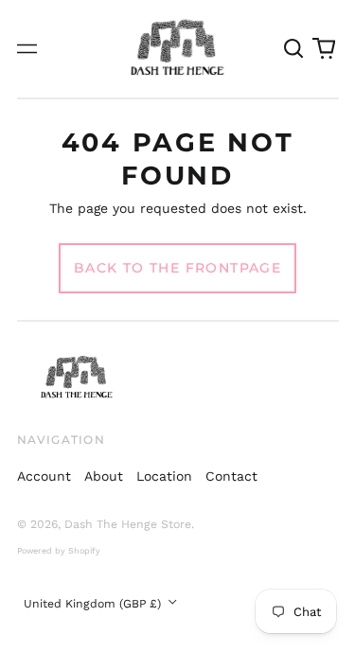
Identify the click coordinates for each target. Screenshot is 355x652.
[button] (294, 49)
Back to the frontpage (177, 267)
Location (164, 476)
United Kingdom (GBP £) (94, 603)
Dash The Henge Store (127, 524)
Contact (231, 476)
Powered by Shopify (58, 550)
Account (44, 476)
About (103, 476)
